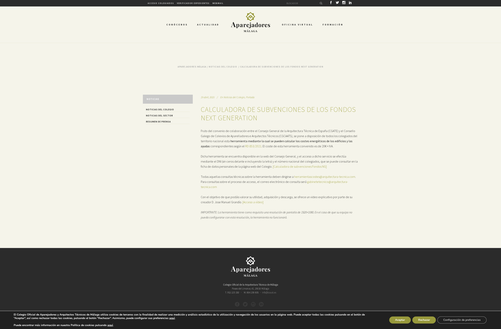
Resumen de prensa (158, 121)
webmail (218, 3)
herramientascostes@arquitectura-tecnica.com (324, 177)
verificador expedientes (193, 3)
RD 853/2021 (253, 146)
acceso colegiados (161, 3)
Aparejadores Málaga (192, 66)
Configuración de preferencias (462, 320)
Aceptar (400, 320)
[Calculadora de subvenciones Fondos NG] (300, 166)
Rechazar (424, 320)
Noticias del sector (159, 115)
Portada (250, 97)
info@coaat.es (269, 292)
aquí (172, 318)
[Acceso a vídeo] (252, 202)
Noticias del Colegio (223, 66)
